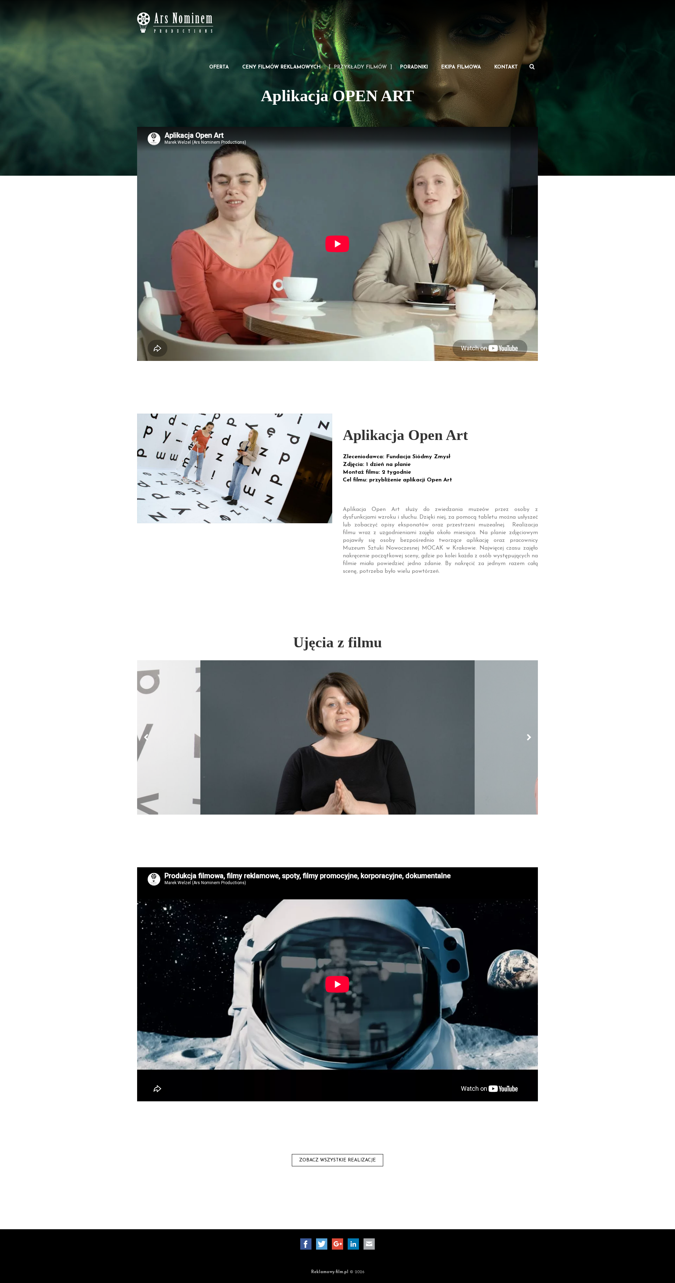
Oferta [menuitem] (219, 67)
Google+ (337, 1244)
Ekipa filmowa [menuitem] (461, 67)
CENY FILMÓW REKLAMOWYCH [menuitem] (281, 67)
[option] (337, 737)
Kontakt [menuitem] (506, 67)
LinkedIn (353, 1244)
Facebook (305, 1244)
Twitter (321, 1244)
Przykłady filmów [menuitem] (360, 67)
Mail (369, 1244)
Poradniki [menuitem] (414, 67)
